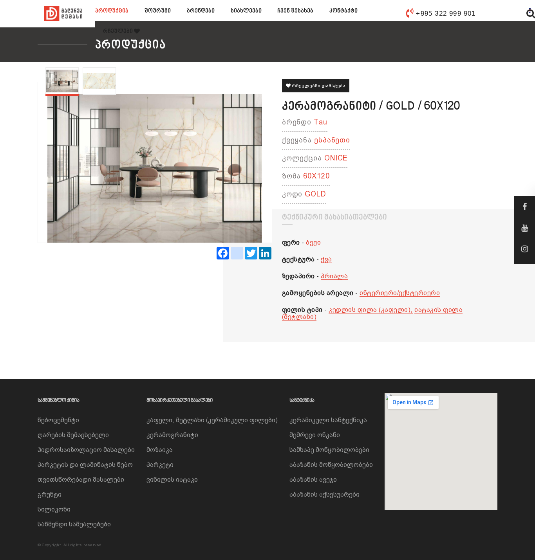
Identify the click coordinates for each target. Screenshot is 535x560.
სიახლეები (246, 11)
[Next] (249, 162)
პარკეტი (160, 464)
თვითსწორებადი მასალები (81, 479)
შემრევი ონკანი (314, 435)
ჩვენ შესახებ (295, 11)
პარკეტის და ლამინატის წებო (85, 464)
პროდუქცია (111, 11)
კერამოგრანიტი (172, 435)
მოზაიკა (159, 450)
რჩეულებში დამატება (318, 85)
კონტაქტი (343, 11)
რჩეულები (118, 31)
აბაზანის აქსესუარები (324, 494)
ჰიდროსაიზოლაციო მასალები (86, 450)
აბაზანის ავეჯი (313, 479)
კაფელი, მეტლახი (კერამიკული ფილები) (212, 420)
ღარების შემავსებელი (73, 435)
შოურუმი (158, 11)
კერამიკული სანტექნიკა (328, 420)
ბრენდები (201, 11)
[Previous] (60, 162)
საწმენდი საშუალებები (74, 524)
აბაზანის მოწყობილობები (331, 464)
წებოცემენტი (58, 420)
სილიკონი (54, 509)
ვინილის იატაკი (172, 479)
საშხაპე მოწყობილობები (329, 450)
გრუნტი (49, 494)
